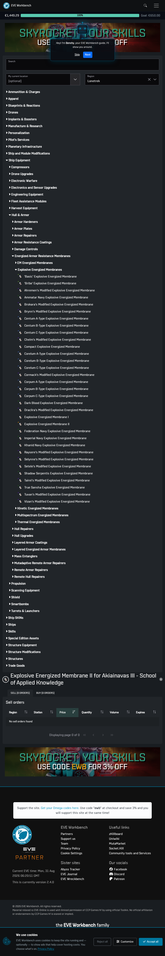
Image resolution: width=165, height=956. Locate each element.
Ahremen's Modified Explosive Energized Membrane (59, 290)
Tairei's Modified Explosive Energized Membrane (57, 480)
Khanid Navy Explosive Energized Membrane (54, 445)
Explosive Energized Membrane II (46, 424)
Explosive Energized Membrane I (46, 417)
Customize (126, 941)
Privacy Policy (46, 949)
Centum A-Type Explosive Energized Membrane (56, 318)
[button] (17, 5)
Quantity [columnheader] (87, 712)
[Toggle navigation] (156, 5)
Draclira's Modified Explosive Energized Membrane (58, 410)
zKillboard (116, 834)
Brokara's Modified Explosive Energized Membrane (58, 304)
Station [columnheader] (38, 712)
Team (64, 843)
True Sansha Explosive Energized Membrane (54, 487)
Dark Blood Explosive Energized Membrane (53, 403)
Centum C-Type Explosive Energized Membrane (56, 332)
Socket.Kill (116, 848)
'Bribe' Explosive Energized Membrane (50, 283)
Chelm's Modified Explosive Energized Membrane (57, 339)
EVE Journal (69, 874)
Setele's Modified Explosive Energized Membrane (57, 466)
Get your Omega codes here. (60, 808)
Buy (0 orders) (45, 693)
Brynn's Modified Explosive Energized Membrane (57, 311)
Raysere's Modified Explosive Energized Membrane (58, 452)
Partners (67, 834)
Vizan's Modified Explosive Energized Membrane (57, 501)
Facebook (120, 869)
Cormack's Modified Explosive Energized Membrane (59, 374)
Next (88, 54)
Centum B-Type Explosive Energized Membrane (56, 325)
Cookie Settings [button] (71, 853)
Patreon (119, 879)
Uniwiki (114, 838)
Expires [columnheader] (140, 712)
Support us (68, 838)
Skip (77, 54)
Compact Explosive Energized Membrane (52, 346)
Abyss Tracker (70, 869)
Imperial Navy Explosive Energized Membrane (55, 438)
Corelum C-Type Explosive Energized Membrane (56, 367)
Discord (118, 874)
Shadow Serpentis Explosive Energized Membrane (58, 473)
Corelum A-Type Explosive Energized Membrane (56, 353)
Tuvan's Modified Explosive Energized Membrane (57, 494)
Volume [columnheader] (114, 712)
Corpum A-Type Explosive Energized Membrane (56, 381)
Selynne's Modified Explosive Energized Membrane (58, 459)
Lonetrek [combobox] (94, 81)
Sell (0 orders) (20, 693)
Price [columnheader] (63, 712)
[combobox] (38, 79)
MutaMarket (117, 843)
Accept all (152, 941)
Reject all (102, 941)
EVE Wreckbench (72, 879)
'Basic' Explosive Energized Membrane (50, 276)
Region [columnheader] (13, 712)
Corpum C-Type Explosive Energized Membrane (56, 396)
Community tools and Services (130, 853)
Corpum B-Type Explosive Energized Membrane (56, 389)
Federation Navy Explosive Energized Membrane (57, 431)
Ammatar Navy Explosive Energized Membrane (56, 297)
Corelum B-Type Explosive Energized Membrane (56, 360)
